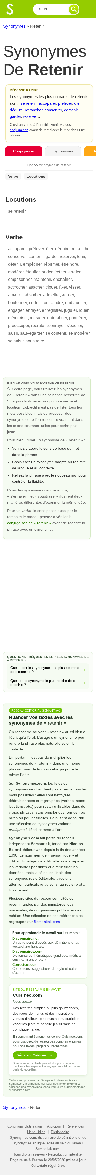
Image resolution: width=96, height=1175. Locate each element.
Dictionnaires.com (27, 952)
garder (15, 116)
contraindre (52, 302)
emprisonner (19, 279)
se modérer (78, 333)
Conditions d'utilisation (24, 1126)
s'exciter (74, 325)
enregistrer (52, 310)
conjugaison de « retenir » (29, 523)
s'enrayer (56, 325)
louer (83, 310)
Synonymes (14, 26)
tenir (81, 256)
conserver (53, 110)
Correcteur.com (25, 965)
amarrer (15, 295)
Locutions (36, 176)
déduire (16, 110)
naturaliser (57, 318)
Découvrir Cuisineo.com (35, 1055)
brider (47, 272)
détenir (14, 264)
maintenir (42, 279)
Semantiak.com (47, 921)
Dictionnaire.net (25, 938)
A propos (54, 1126)
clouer (51, 287)
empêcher (32, 264)
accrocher (17, 287)
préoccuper (18, 325)
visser (74, 287)
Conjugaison (23, 151)
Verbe (13, 176)
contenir (71, 110)
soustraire (35, 341)
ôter (77, 103)
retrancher (33, 110)
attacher (36, 287)
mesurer (37, 318)
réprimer (51, 264)
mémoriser (18, 318)
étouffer (32, 272)
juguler (70, 310)
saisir (13, 333)
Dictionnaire (60, 1132)
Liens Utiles (36, 1132)
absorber (33, 295)
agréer (68, 295)
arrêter (74, 272)
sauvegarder (31, 333)
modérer (15, 272)
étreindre (69, 264)
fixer (63, 287)
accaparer (47, 103)
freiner (60, 272)
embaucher (75, 302)
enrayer (33, 310)
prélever (65, 103)
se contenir (56, 333)
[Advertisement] (48, 595)
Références (75, 1126)
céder (34, 302)
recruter (38, 325)
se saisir (15, 341)
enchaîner (62, 279)
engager (15, 310)
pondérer (77, 318)
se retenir (29, 103)
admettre (51, 295)
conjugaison (19, 130)
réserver (30, 116)
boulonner (17, 302)
